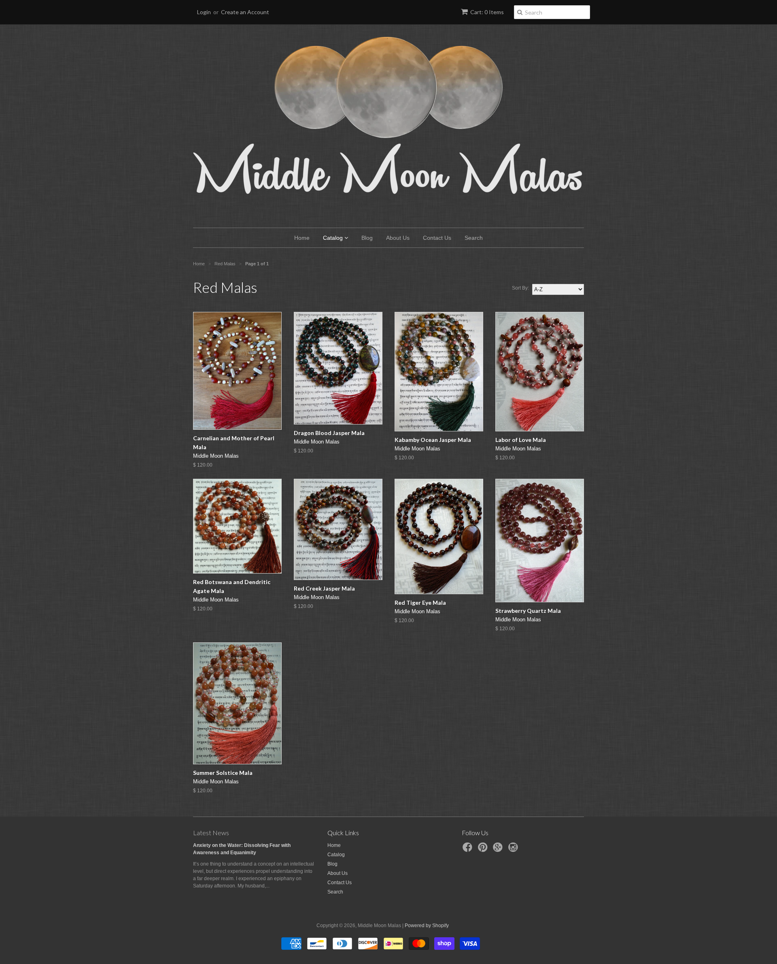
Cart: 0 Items (487, 12)
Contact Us (437, 238)
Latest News (211, 832)
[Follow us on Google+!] (499, 849)
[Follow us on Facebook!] (469, 849)
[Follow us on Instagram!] (514, 849)
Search (474, 238)
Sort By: (520, 288)
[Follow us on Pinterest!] (484, 849)
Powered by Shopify (427, 925)
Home (302, 238)
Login (204, 12)
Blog (367, 238)
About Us (398, 238)
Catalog (333, 238)
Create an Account (245, 12)
